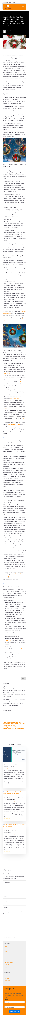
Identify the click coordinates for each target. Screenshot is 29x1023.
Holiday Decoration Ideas (13, 424)
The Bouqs (23, 382)
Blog (13, 768)
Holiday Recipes (8, 976)
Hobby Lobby (20, 649)
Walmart (20, 655)
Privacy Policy (8, 960)
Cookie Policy (7, 965)
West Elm (6, 408)
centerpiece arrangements (12, 319)
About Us (6, 949)
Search (23, 678)
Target (21, 657)
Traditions (7, 983)
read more (7, 786)
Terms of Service (8, 962)
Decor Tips (7, 980)
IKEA (22, 418)
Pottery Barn (8, 640)
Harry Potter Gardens (16, 398)
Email (6, 1005)
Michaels (7, 651)
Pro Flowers (7, 373)
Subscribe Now (14, 1011)
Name (6, 999)
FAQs (5, 967)
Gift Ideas (6, 978)
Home (6, 946)
